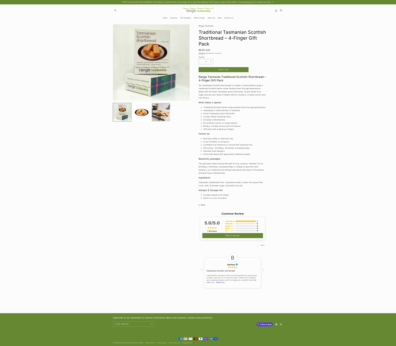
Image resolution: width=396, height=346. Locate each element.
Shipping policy (187, 343)
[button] (115, 10)
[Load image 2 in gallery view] (141, 112)
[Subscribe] (151, 324)
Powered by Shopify (136, 343)
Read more (220, 282)
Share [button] (203, 205)
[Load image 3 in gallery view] (161, 112)
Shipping (202, 53)
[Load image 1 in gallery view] (122, 112)
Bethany (232, 264)
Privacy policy (162, 343)
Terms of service (174, 343)
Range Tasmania (124, 343)
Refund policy (150, 343)
